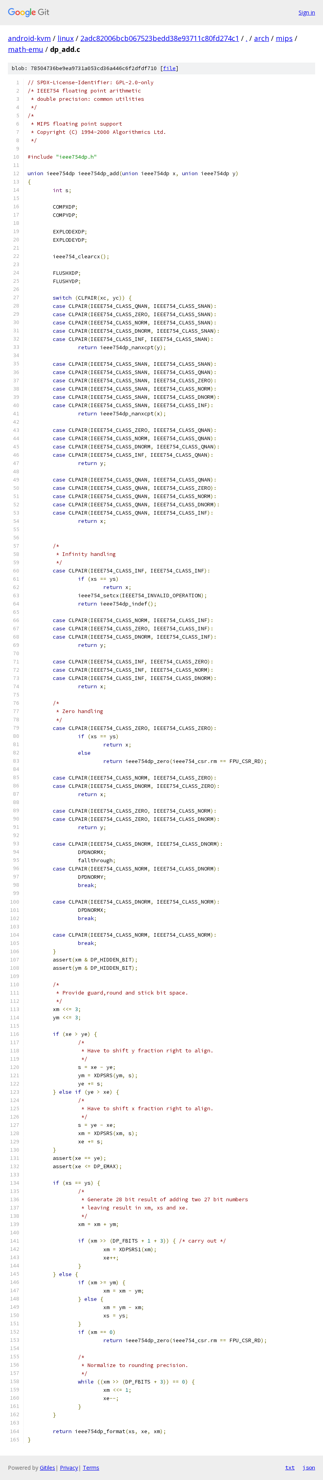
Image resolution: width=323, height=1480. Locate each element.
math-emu (25, 49)
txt (290, 1467)
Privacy (69, 1467)
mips (284, 38)
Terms (91, 1467)
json (309, 1467)
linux (66, 38)
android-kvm (29, 38)
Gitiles (47, 1467)
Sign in (307, 12)
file (169, 68)
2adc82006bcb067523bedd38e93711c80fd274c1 (159, 38)
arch (261, 38)
